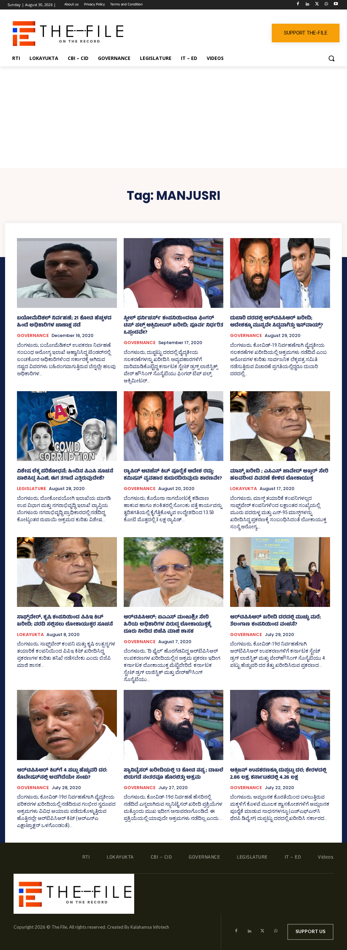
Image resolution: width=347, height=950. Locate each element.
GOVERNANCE (33, 335)
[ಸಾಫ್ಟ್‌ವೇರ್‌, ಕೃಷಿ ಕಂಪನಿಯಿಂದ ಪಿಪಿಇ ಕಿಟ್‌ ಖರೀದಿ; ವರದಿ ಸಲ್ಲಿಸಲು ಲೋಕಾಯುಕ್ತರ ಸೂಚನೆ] (67, 572)
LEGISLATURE (31, 488)
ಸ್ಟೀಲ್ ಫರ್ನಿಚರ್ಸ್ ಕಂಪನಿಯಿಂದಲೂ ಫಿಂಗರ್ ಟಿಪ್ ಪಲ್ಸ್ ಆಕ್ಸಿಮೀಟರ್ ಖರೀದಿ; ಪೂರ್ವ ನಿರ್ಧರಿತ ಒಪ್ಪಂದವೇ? (173, 325)
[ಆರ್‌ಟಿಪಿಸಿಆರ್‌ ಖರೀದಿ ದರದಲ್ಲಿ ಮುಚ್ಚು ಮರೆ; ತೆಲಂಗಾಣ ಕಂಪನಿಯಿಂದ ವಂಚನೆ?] (280, 572)
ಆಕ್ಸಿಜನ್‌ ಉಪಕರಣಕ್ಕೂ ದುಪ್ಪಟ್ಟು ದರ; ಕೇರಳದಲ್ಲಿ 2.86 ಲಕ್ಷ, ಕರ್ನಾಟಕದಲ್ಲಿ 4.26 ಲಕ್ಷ (278, 774)
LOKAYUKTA (243, 488)
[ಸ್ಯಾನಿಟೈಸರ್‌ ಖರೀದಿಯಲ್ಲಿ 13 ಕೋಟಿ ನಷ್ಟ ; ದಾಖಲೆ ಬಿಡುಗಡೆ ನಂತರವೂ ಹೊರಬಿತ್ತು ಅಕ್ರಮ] (174, 725)
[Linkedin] (307, 5)
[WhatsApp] (326, 5)
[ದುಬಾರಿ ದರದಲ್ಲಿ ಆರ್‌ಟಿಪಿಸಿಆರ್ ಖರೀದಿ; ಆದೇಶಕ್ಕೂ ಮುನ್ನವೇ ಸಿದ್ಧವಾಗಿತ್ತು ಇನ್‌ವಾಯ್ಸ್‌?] (280, 273)
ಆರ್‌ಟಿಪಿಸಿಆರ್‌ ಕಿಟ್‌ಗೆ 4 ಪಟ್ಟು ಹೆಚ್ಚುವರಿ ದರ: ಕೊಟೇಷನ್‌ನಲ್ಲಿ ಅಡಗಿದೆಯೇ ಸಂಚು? (62, 774)
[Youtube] (336, 5)
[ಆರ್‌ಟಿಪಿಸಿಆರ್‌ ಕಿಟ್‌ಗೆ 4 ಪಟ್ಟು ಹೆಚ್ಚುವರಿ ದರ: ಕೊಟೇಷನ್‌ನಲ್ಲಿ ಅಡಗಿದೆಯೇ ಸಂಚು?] (67, 725)
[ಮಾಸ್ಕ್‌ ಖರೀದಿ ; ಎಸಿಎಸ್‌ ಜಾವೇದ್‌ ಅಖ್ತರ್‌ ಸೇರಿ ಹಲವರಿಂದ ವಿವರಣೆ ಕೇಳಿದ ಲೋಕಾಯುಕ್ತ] (280, 426)
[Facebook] (298, 5)
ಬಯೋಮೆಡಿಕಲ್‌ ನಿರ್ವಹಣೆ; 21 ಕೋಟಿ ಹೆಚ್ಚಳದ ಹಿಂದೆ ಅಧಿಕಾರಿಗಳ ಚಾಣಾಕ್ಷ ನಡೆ (64, 322)
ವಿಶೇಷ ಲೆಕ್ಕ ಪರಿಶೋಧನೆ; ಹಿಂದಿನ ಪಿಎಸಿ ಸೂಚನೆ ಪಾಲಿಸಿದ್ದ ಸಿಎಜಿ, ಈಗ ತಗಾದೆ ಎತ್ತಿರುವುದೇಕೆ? (65, 475)
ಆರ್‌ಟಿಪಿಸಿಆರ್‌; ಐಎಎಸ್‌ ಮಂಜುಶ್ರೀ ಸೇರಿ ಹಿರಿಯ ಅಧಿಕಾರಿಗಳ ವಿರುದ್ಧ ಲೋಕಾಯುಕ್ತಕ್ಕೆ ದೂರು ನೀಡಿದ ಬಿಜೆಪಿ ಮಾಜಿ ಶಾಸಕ (167, 624)
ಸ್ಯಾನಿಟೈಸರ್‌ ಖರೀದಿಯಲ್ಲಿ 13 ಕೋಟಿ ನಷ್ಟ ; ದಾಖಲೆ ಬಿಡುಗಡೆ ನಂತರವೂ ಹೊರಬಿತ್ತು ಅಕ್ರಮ (173, 774)
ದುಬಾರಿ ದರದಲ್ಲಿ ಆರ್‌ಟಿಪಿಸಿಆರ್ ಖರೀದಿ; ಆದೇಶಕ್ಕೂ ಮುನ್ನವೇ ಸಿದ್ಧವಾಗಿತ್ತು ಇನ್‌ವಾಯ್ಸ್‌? (276, 322)
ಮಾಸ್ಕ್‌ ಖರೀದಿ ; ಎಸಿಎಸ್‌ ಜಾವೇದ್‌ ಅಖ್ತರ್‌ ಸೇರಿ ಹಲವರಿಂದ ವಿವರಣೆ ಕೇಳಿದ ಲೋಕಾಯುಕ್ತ (279, 475)
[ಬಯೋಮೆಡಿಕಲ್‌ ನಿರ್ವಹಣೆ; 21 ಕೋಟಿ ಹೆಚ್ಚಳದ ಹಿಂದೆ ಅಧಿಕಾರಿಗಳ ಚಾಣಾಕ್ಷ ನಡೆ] (67, 273)
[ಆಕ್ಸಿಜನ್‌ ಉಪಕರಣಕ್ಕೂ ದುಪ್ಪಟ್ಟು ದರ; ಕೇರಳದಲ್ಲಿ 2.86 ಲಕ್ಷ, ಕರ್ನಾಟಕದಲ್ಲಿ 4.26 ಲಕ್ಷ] (280, 725)
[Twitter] (317, 5)
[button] (331, 58)
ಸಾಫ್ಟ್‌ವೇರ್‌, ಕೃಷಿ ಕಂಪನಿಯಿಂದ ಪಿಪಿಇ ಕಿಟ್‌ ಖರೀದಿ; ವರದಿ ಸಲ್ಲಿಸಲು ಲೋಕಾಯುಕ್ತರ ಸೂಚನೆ (65, 621)
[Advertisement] (173, 117)
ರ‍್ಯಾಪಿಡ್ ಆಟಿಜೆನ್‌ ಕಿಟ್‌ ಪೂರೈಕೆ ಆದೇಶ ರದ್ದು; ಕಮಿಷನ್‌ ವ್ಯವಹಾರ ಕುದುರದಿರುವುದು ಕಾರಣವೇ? (173, 475)
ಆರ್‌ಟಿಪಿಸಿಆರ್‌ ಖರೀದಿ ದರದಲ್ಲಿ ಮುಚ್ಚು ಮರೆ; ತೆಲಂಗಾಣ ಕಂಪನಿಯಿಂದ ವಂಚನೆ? (275, 621)
